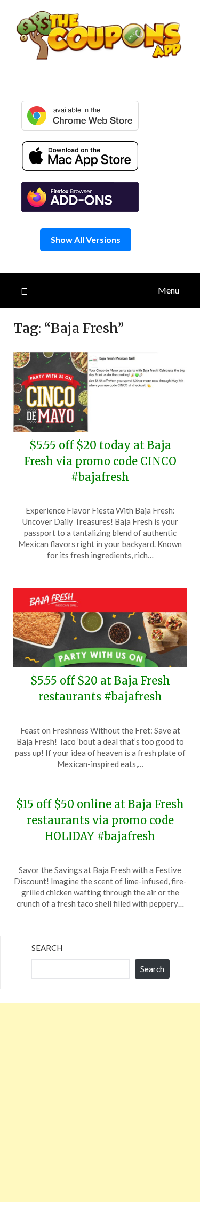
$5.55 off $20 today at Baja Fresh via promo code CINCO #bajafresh (100, 461)
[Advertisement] (100, 1102)
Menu (168, 290)
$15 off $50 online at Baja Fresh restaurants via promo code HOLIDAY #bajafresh (100, 820)
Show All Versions (86, 239)
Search (46, 947)
